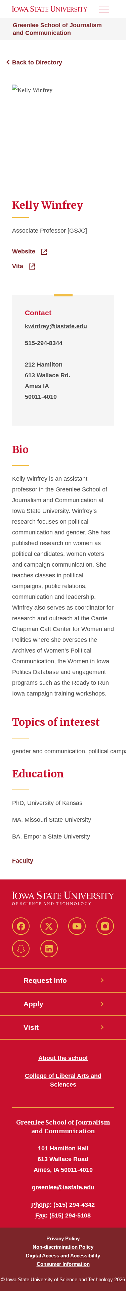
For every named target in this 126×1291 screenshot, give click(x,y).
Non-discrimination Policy (63, 1247)
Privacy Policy (63, 1238)
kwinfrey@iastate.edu (56, 326)
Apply (33, 1004)
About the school (63, 1058)
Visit (31, 1027)
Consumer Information (63, 1264)
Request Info (45, 980)
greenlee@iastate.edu (63, 1187)
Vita (18, 266)
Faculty (22, 860)
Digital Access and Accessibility (63, 1255)
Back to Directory (37, 62)
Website (24, 251)
